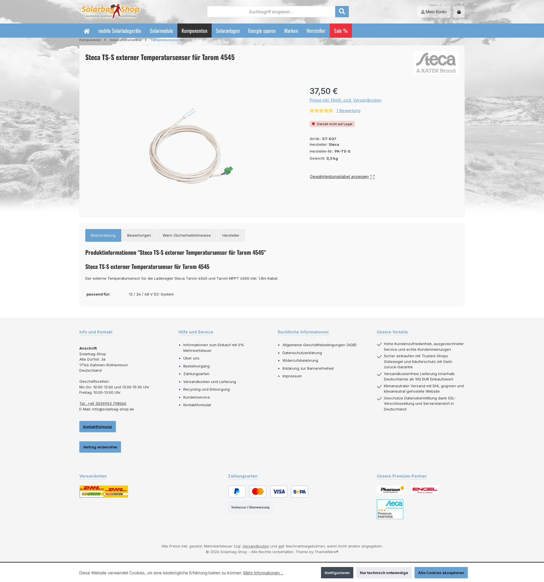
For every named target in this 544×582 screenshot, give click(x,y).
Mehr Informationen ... (263, 572)
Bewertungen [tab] (139, 235)
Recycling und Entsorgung (206, 389)
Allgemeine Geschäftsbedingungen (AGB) (319, 345)
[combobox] (271, 11)
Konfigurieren (337, 572)
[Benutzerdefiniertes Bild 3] (390, 509)
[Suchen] (342, 11)
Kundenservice (196, 397)
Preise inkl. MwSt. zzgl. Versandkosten (345, 100)
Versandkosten (256, 546)
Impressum (292, 376)
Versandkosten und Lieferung (209, 381)
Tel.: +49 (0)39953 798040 (102, 403)
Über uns (191, 358)
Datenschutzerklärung (302, 352)
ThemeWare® (326, 551)
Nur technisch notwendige (384, 572)
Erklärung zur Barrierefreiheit (308, 368)
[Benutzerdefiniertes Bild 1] (391, 489)
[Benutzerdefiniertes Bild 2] (425, 489)
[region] (192, 146)
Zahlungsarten (196, 373)
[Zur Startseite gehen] (110, 12)
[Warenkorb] (459, 12)
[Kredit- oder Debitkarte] (268, 491)
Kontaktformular (97, 426)
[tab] (103, 235)
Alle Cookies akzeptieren (441, 572)
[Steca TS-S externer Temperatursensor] (192, 146)
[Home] (86, 30)
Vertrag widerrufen (100, 447)
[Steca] (436, 62)
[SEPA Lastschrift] (300, 491)
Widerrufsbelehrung (300, 360)
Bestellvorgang (196, 366)
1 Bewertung (348, 110)
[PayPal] (237, 491)
